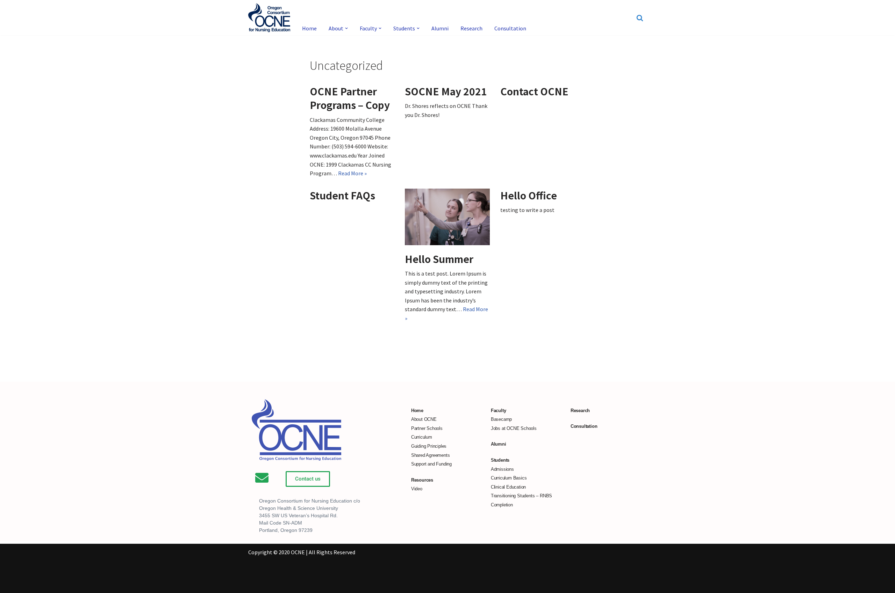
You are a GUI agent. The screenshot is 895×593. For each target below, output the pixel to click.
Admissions (502, 469)
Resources (422, 480)
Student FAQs (342, 195)
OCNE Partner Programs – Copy (350, 98)
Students (500, 460)
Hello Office (528, 195)
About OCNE (424, 419)
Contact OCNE (534, 91)
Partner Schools (427, 428)
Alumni (440, 28)
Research (471, 28)
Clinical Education (508, 487)
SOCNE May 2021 (446, 91)
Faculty (498, 410)
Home (309, 28)
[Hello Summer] (447, 217)
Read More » (352, 173)
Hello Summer (439, 259)
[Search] (639, 17)
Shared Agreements (430, 455)
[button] (346, 28)
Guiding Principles (429, 446)
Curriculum (421, 437)
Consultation (510, 28)
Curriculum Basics (509, 478)
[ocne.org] (269, 17)
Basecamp (501, 419)
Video (416, 488)
